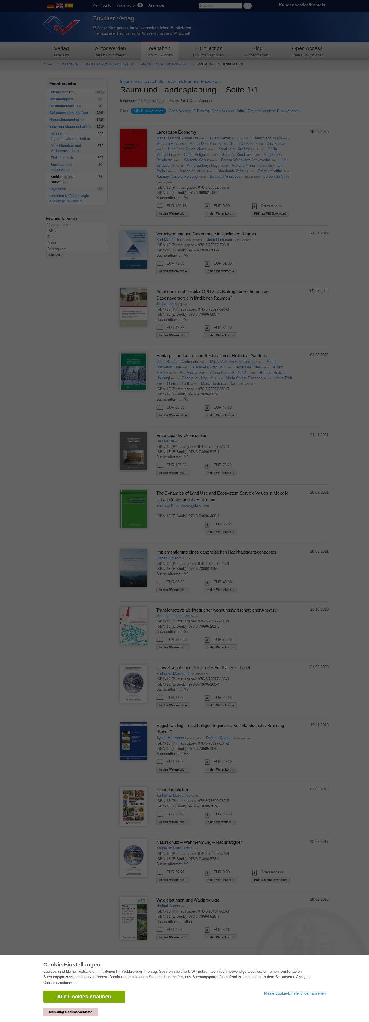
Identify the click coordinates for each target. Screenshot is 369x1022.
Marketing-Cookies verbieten (71, 1012)
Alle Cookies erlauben (84, 996)
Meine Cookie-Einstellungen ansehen (295, 993)
